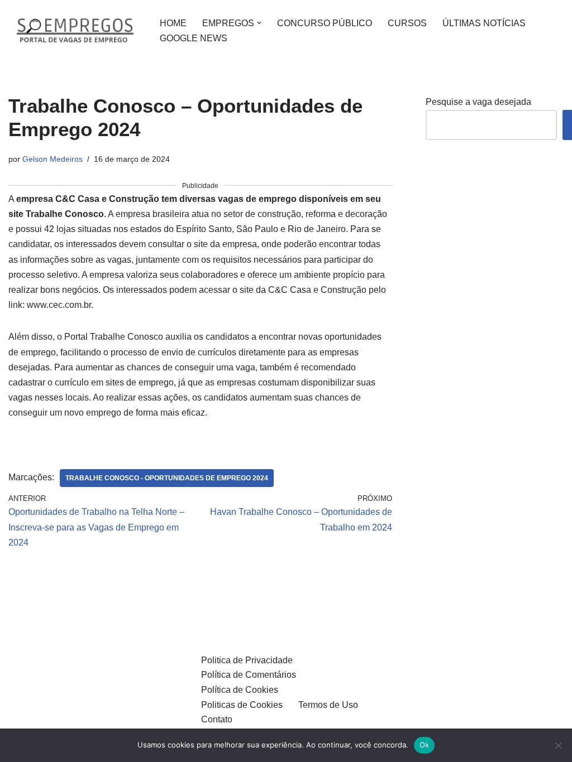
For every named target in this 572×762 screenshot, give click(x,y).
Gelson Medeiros (52, 159)
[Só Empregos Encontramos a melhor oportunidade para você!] (74, 30)
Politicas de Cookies (242, 705)
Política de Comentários (248, 674)
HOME (173, 23)
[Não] (558, 745)
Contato (216, 719)
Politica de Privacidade (247, 660)
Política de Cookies (239, 690)
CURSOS (407, 23)
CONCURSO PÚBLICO (324, 23)
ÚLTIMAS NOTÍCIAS (484, 23)
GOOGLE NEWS (193, 38)
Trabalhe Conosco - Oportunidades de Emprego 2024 (166, 478)
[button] (259, 23)
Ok (425, 744)
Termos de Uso (328, 705)
